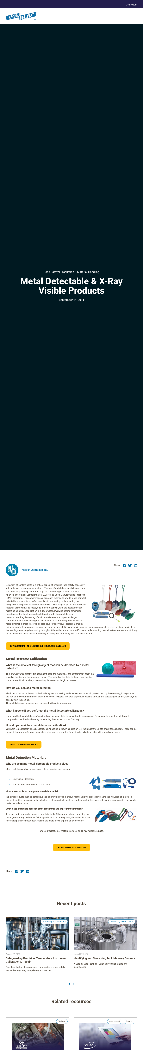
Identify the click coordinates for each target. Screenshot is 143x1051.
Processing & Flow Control (54, 921)
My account (131, 4)
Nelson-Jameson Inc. (35, 569)
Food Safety (51, 272)
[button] (69, 984)
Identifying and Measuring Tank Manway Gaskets (104, 958)
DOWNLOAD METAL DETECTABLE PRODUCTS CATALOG (37, 646)
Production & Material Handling (79, 272)
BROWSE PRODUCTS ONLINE (71, 847)
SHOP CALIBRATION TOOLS (23, 744)
